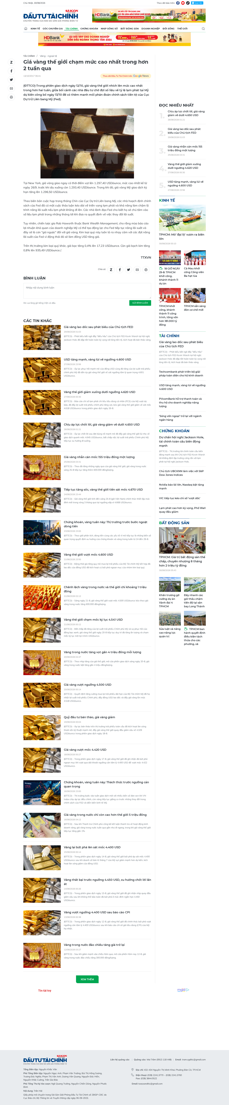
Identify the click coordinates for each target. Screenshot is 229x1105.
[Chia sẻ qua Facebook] (11, 71)
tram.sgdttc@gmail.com (194, 1059)
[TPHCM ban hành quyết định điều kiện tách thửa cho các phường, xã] (195, 618)
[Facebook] (178, 3)
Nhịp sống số (109, 28)
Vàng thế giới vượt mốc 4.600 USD (88, 554)
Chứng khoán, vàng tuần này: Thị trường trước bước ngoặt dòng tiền (105, 524)
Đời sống (168, 28)
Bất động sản (130, 28)
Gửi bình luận (140, 303)
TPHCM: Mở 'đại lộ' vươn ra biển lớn (181, 237)
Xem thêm (87, 979)
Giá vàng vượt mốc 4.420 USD (85, 749)
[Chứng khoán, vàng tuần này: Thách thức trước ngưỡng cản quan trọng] (42, 792)
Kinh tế (35, 28)
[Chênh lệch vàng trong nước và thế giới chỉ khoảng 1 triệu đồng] (42, 597)
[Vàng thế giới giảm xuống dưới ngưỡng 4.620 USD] (42, 402)
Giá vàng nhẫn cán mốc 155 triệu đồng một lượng (99, 457)
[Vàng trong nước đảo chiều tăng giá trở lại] (42, 955)
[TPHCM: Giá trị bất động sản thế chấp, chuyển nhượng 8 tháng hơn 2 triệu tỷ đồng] (182, 540)
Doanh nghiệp (150, 28)
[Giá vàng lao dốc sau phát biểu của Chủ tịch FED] (42, 337)
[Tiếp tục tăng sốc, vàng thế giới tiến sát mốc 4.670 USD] (42, 500)
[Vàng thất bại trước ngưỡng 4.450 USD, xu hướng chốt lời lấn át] (42, 890)
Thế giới (182, 28)
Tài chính (72, 28)
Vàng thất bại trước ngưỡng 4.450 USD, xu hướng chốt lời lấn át (107, 882)
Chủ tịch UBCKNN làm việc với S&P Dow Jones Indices (181, 473)
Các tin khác (37, 320)
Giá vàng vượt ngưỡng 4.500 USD (87, 684)
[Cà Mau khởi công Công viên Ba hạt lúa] (195, 257)
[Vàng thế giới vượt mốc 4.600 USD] (42, 565)
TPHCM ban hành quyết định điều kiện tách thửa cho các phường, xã (194, 637)
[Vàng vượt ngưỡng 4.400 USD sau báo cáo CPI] (42, 922)
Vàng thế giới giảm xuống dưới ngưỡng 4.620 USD (99, 392)
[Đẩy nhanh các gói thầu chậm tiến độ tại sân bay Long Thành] (195, 584)
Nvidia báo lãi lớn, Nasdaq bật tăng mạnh (181, 486)
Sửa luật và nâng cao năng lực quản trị (170, 632)
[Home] (25, 28)
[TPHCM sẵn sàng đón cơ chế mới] (195, 295)
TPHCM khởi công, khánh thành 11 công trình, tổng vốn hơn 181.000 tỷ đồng (168, 315)
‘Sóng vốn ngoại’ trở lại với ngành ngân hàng (180, 418)
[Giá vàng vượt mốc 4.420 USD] (42, 760)
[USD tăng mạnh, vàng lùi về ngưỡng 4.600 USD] (42, 370)
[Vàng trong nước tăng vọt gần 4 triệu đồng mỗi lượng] (42, 662)
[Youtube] (183, 3)
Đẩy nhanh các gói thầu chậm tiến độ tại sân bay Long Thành (194, 601)
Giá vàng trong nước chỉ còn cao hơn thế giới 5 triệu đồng (105, 815)
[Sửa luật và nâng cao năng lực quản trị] (170, 618)
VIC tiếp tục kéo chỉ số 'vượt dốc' (179, 498)
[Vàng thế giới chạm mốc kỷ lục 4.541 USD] (42, 630)
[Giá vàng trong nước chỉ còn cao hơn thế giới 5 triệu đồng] (42, 825)
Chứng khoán (89, 28)
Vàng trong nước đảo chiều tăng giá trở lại (94, 945)
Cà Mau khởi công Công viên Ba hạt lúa (194, 272)
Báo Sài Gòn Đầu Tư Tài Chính (50, 15)
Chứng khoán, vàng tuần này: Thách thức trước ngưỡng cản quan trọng (106, 784)
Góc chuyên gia (53, 28)
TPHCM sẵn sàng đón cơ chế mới (195, 308)
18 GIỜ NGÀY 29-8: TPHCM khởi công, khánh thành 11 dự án (169, 276)
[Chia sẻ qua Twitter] (11, 79)
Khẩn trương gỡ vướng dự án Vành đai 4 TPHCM (169, 601)
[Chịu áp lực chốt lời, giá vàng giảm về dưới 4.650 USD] (42, 435)
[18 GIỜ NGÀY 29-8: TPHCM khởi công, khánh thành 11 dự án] (170, 257)
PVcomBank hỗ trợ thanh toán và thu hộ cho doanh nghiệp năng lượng (180, 402)
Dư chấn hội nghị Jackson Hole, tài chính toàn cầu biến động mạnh (181, 441)
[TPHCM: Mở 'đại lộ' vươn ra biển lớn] (182, 218)
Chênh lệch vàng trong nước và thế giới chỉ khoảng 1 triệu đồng (105, 589)
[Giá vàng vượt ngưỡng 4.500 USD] (42, 695)
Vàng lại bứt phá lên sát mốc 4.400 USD (92, 847)
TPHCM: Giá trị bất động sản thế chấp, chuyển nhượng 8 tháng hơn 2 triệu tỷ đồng (182, 561)
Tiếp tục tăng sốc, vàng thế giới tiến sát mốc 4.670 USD (103, 489)
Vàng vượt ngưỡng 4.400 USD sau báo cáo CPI (97, 912)
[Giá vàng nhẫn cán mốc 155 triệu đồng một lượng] (42, 467)
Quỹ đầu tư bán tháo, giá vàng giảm (89, 717)
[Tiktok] (188, 3)
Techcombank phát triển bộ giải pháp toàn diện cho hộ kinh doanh (181, 373)
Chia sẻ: (102, 269)
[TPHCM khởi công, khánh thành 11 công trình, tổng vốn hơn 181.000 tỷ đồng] (170, 295)
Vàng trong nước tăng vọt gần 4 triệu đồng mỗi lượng (102, 652)
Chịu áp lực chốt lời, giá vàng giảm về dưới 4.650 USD (102, 424)
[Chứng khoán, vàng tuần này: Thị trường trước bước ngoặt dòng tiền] (42, 532)
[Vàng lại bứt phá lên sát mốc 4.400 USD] (42, 857)
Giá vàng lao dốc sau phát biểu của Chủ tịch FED (98, 327)
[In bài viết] (11, 97)
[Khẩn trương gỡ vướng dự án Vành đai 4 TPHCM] (170, 584)
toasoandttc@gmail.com (150, 1083)
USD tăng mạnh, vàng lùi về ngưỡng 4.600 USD (97, 359)
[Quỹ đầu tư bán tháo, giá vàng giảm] (42, 727)
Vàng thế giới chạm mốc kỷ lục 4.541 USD (93, 619)
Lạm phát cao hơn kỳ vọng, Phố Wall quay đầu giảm (182, 510)
